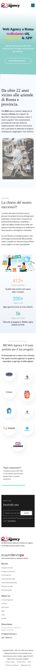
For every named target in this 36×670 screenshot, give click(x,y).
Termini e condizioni (12, 665)
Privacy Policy (9, 662)
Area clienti (5, 607)
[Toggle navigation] (33, 5)
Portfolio (4, 603)
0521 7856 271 (6, 638)
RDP (29, 662)
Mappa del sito (25, 665)
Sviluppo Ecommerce (8, 571)
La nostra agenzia (7, 600)
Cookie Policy (21, 662)
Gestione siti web (7, 586)
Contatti (3, 618)
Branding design (6, 590)
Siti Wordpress (6, 575)
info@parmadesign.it (9, 634)
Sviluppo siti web (7, 568)
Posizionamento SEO (8, 579)
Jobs (3, 615)
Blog (2, 611)
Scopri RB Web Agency (17, 61)
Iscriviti (26, 513)
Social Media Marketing (9, 583)
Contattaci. (12, 521)
